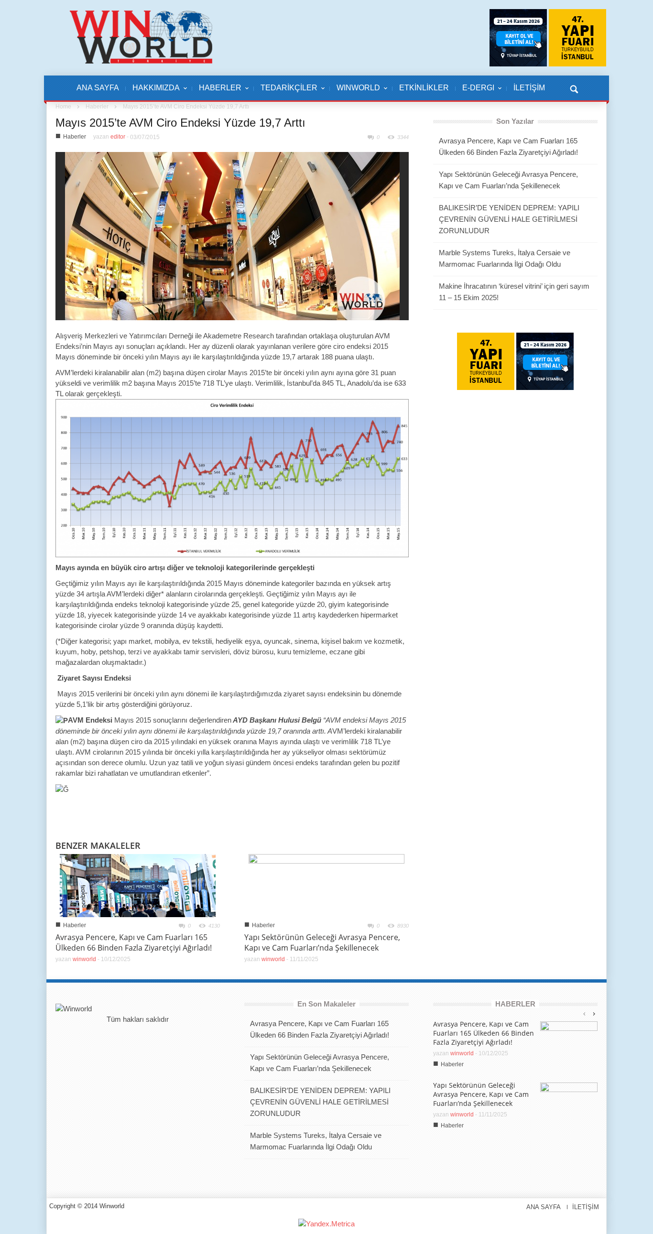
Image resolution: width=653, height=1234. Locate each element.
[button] (573, 88)
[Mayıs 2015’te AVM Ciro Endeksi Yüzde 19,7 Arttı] (232, 235)
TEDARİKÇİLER (285, 93)
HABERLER (216, 93)
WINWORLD (355, 93)
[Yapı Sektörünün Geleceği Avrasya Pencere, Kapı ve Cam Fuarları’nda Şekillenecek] (326, 885)
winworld (84, 959)
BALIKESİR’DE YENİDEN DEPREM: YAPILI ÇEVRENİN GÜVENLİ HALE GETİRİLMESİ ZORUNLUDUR (509, 219)
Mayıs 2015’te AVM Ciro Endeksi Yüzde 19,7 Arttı (180, 122)
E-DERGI (475, 93)
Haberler (97, 106)
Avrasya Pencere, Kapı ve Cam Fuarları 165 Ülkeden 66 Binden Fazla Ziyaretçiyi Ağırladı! (133, 942)
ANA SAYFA (97, 88)
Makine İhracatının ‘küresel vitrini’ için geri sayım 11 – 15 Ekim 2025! (514, 292)
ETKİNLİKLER (424, 88)
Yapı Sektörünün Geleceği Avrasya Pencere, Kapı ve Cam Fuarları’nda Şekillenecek (322, 942)
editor (117, 136)
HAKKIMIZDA (153, 93)
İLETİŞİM (529, 88)
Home (63, 106)
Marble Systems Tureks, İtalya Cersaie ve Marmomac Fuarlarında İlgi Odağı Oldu (504, 258)
